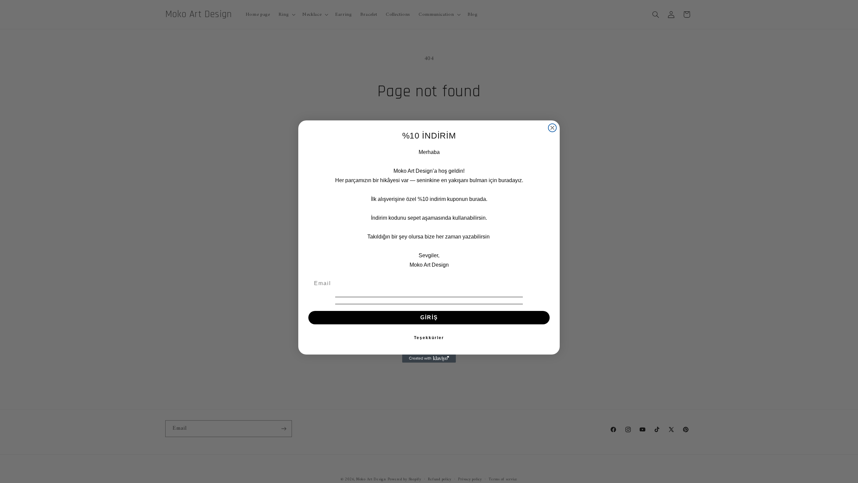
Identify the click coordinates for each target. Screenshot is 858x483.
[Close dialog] (552, 128)
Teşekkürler (429, 337)
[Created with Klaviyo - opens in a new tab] (429, 359)
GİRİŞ (429, 317)
